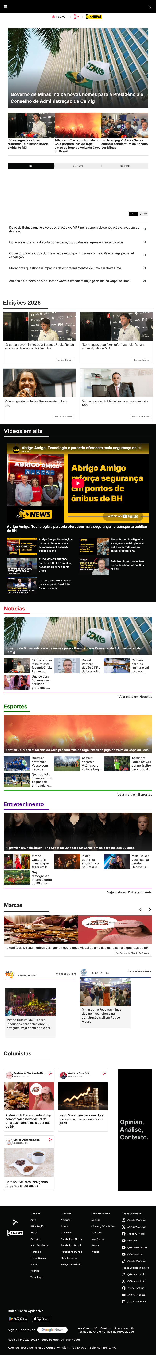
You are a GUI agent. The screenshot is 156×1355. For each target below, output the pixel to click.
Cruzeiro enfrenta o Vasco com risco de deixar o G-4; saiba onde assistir (41, 769)
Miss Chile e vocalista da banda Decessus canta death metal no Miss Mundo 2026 (142, 867)
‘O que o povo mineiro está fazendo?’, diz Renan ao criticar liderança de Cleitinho (39, 346)
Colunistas (18, 1053)
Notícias (14, 608)
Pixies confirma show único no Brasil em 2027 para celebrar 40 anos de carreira (91, 869)
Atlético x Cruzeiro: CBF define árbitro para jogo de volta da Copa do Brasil (142, 767)
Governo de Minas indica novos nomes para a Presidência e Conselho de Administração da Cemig (73, 650)
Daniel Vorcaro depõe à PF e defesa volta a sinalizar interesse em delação (92, 671)
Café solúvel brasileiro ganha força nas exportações (27, 1184)
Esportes (15, 706)
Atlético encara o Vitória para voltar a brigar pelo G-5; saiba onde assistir (92, 769)
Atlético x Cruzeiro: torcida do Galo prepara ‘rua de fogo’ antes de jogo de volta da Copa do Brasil (77, 750)
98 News (78, 165)
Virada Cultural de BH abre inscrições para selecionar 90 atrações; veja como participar (28, 1024)
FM (145, 213)
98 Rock (125, 165)
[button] (149, 6)
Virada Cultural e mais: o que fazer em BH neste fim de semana (40, 865)
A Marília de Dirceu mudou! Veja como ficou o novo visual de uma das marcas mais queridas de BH (29, 1120)
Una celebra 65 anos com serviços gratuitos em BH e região (41, 684)
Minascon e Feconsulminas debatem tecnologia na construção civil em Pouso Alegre (101, 1015)
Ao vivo (60, 16)
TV (135, 213)
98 (31, 165)
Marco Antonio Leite (26, 1139)
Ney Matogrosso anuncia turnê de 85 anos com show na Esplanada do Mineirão (42, 883)
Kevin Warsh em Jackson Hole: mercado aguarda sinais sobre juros (82, 1119)
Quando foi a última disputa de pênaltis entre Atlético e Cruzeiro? (42, 781)
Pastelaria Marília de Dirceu (30, 1073)
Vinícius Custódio (79, 1073)
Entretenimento (24, 804)
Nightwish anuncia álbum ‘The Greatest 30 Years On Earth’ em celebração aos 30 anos (70, 848)
